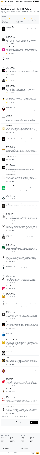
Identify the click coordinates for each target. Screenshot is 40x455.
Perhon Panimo (9, 368)
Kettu (7, 275)
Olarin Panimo (9, 36)
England (11, 437)
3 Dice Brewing (9, 350)
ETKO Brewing (9, 115)
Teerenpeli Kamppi (10, 293)
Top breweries (16, 1)
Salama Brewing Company (11, 46)
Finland (9, 5)
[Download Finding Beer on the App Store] (36, 1)
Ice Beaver (8, 311)
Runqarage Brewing (10, 321)
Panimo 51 (8, 95)
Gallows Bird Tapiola (10, 146)
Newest (25, 1)
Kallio (7, 396)
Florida (31, 440)
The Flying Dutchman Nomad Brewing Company (16, 203)
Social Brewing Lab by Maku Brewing (13, 136)
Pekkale (7, 265)
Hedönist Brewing (9, 378)
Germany (2, 438)
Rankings (21, 1)
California (22, 437)
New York (32, 437)
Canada (2, 440)
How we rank (29, 1)
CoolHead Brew (9, 57)
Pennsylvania (23, 438)
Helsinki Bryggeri (9, 244)
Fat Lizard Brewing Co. (10, 185)
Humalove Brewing (10, 213)
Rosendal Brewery (10, 388)
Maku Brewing (9, 234)
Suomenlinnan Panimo (11, 223)
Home (2, 5)
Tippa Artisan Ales (10, 67)
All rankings (3, 445)
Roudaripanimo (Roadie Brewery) (13, 339)
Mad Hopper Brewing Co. (11, 174)
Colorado (22, 441)
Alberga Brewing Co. (10, 406)
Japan (2, 441)
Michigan (22, 440)
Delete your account (24, 448)
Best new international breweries (6, 447)
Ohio (31, 441)
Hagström (8, 77)
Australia (12, 440)
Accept (37, 453)
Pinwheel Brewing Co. (10, 285)
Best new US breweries (5, 448)
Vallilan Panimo (9, 301)
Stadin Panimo (9, 254)
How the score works (4, 449)
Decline (33, 453)
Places (11, 1)
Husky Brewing (9, 332)
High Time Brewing (10, 85)
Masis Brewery (9, 164)
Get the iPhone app (24, 445)
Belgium (11, 438)
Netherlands (12, 441)
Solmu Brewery (9, 357)
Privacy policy (23, 447)
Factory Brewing (9, 26)
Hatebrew (8, 106)
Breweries (5, 5)
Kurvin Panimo (9, 125)
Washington (32, 438)
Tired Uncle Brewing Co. (11, 156)
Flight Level (8, 195)
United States (3, 437)
